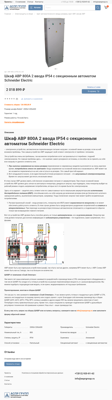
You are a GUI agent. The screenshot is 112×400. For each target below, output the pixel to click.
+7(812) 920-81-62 (82, 2)
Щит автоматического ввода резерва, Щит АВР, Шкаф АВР (61, 14)
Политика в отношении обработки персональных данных (42, 373)
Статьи (30, 2)
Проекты (7, 373)
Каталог (37, 7)
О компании (20, 2)
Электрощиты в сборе (24, 14)
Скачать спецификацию (14, 122)
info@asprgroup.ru (100, 2)
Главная (7, 14)
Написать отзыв (13, 364)
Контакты (39, 2)
